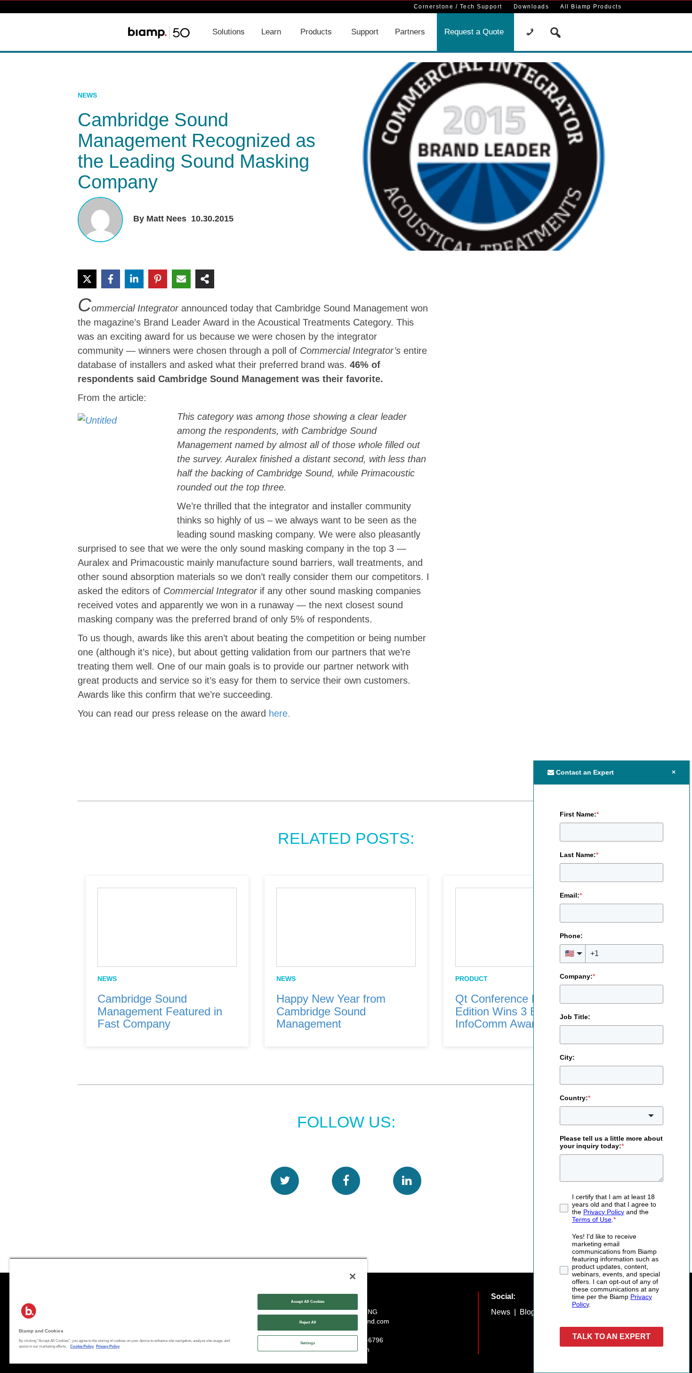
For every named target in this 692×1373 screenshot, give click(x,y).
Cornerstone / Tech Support (458, 6)
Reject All (307, 1322)
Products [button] (316, 31)
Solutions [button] (228, 31)
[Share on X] (87, 279)
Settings (307, 1343)
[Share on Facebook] (110, 279)
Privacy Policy (108, 1346)
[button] (531, 32)
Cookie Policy (82, 1346)
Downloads (531, 6)
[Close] (352, 1276)
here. (279, 713)
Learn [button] (271, 31)
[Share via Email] (181, 279)
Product (471, 978)
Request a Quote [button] (474, 31)
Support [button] (364, 31)
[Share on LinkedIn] (134, 279)
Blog (527, 1312)
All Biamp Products (590, 6)
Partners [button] (410, 31)
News (87, 95)
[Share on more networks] (204, 279)
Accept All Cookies (307, 1301)
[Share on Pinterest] (157, 279)
